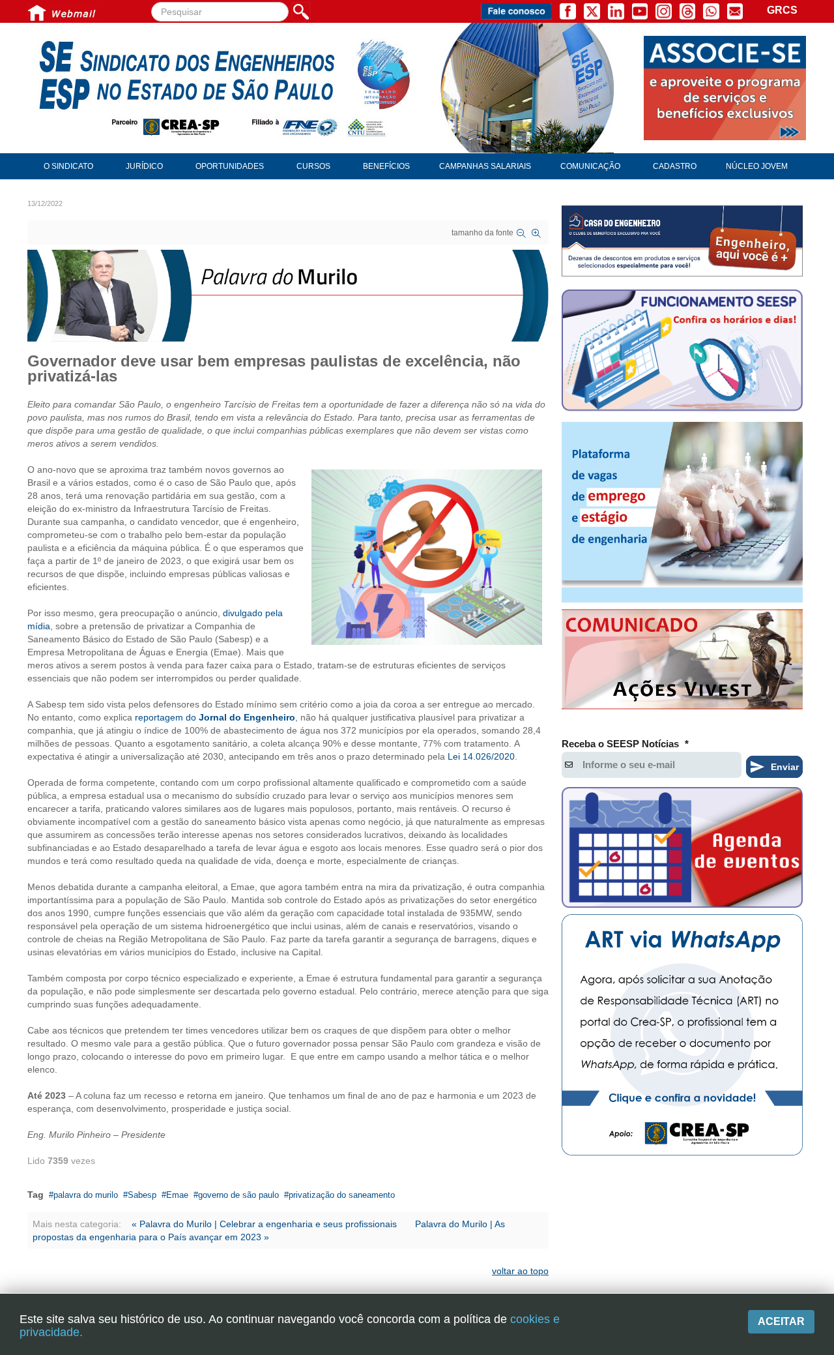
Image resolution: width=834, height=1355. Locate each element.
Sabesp (142, 1195)
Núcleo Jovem (757, 166)
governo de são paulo (238, 1195)
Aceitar (781, 1321)
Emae (177, 1195)
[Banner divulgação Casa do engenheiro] (682, 240)
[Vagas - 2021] (682, 512)
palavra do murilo (85, 1195)
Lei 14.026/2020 (481, 756)
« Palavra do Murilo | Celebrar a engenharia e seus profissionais (264, 1224)
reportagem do (215, 717)
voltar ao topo (520, 1271)
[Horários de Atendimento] (682, 352)
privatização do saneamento (342, 1195)
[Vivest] (682, 662)
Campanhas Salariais (485, 166)
